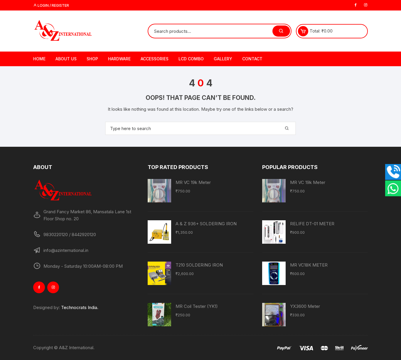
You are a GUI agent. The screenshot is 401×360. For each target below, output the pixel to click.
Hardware (119, 58)
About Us (66, 58)
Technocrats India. (79, 307)
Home (39, 58)
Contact (252, 58)
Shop (92, 58)
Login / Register (53, 5)
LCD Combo (191, 58)
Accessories (155, 58)
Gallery (223, 58)
